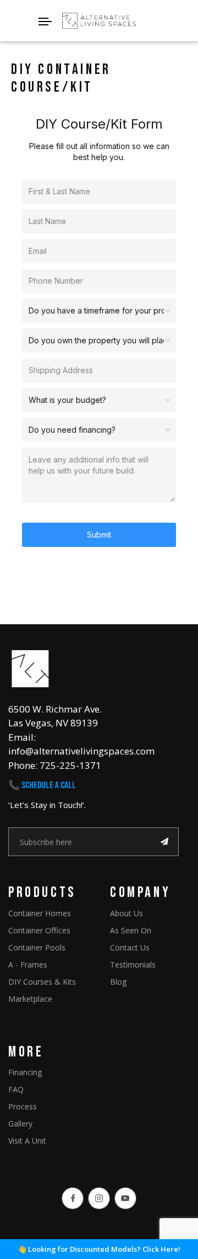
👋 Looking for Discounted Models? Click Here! (99, 1249)
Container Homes (39, 913)
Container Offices (39, 930)
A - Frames (27, 964)
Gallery (20, 1123)
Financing (25, 1072)
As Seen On (130, 930)
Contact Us (130, 947)
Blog (118, 981)
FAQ (16, 1089)
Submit (99, 534)
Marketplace (30, 999)
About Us (126, 913)
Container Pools (36, 947)
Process (22, 1106)
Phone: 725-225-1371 (54, 765)
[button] (99, 20)
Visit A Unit (27, 1140)
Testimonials (133, 964)
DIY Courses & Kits (42, 981)
